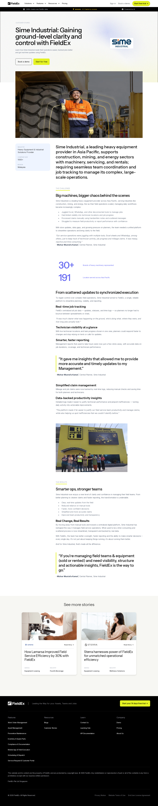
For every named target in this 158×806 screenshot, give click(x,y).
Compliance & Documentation (19, 744)
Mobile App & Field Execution (19, 750)
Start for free (41, 62)
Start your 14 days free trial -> (135, 703)
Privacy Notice (100, 795)
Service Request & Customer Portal (21, 761)
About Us (120, 733)
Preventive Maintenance (17, 733)
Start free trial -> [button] (141, 3)
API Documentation (87, 733)
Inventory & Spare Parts (17, 739)
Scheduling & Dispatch (16, 755)
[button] (29, 3)
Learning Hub (85, 728)
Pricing (64, 3)
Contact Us (84, 723)
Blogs (46, 723)
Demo (119, 723)
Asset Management (15, 728)
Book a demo (23, 62)
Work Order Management (17, 723)
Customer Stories (50, 728)
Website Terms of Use (116, 795)
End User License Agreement (139, 795)
